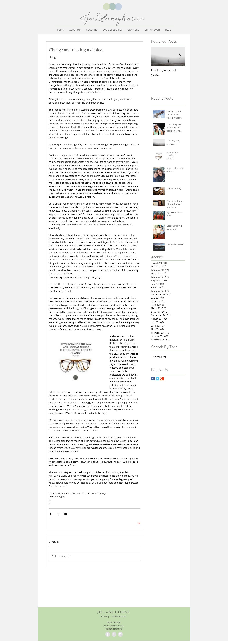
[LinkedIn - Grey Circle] (114, 634)
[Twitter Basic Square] (157, 378)
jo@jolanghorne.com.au (114, 625)
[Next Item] (180, 56)
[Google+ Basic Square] (162, 378)
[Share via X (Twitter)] (57, 513)
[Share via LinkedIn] (65, 513)
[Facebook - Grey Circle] (107, 634)
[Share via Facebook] (50, 513)
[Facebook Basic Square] (153, 378)
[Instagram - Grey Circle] (120, 634)
